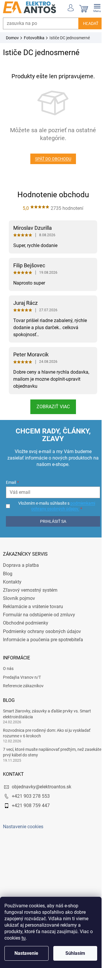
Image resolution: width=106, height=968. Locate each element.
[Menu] (93, 7)
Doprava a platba (21, 565)
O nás (8, 668)
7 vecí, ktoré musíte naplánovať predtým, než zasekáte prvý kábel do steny (43, 752)
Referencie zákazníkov (23, 685)
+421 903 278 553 (31, 796)
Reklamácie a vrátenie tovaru (33, 606)
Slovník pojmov (19, 598)
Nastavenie (26, 953)
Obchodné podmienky (25, 623)
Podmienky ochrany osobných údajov (42, 631)
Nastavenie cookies (23, 826)
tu (23, 938)
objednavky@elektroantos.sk (41, 787)
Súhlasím (75, 953)
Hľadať (86, 23)
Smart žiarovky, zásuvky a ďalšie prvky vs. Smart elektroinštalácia (47, 714)
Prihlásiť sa (51, 521)
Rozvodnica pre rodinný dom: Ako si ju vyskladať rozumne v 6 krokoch (46, 733)
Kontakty (12, 582)
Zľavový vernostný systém (30, 590)
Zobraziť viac (50, 406)
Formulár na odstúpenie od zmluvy (39, 614)
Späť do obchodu (51, 158)
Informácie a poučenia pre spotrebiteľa (43, 639)
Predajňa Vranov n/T (22, 677)
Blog (7, 573)
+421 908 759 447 (31, 805)
